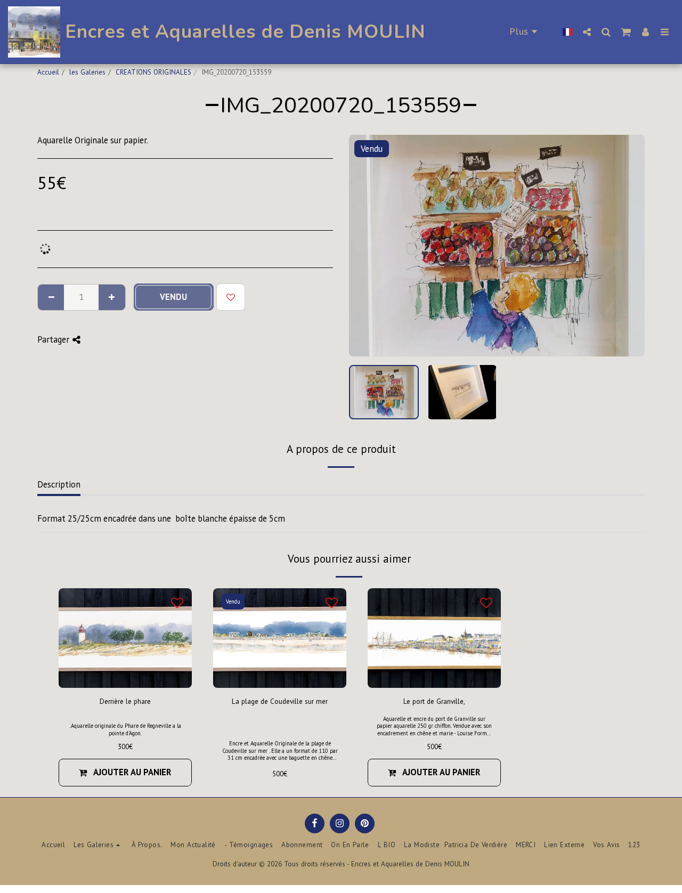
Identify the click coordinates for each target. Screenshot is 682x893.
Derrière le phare (125, 701)
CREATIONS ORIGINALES (153, 72)
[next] (627, 245)
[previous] (366, 245)
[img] (279, 638)
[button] (587, 32)
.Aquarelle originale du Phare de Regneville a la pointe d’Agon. (125, 729)
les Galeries (87, 72)
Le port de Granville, (434, 701)
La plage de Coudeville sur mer (280, 701)
